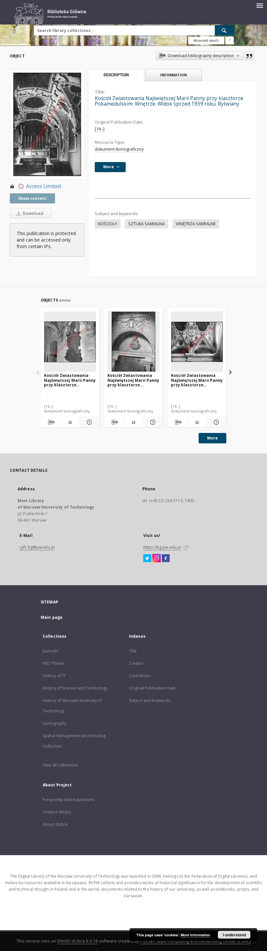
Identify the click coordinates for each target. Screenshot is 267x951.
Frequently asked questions (68, 799)
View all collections (60, 765)
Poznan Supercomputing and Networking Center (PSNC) (195, 941)
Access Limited (43, 186)
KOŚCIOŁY (107, 224)
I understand (234, 935)
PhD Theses (53, 663)
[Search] (224, 30)
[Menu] (259, 5)
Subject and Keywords (149, 700)
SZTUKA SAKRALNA (146, 224)
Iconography (54, 723)
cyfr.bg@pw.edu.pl (37, 547)
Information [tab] (173, 74)
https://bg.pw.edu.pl (162, 547)
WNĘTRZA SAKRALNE (196, 224)
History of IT (54, 675)
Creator (136, 663)
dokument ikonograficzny (119, 149)
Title (133, 651)
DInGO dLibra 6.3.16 (77, 941)
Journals (50, 651)
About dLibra (55, 824)
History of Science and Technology (75, 688)
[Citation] (249, 56)
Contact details (57, 812)
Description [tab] (116, 75)
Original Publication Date (152, 688)
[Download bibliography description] (51, 422)
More (212, 438)
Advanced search (206, 40)
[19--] (100, 129)
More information (195, 934)
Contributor (140, 675)
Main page (52, 617)
